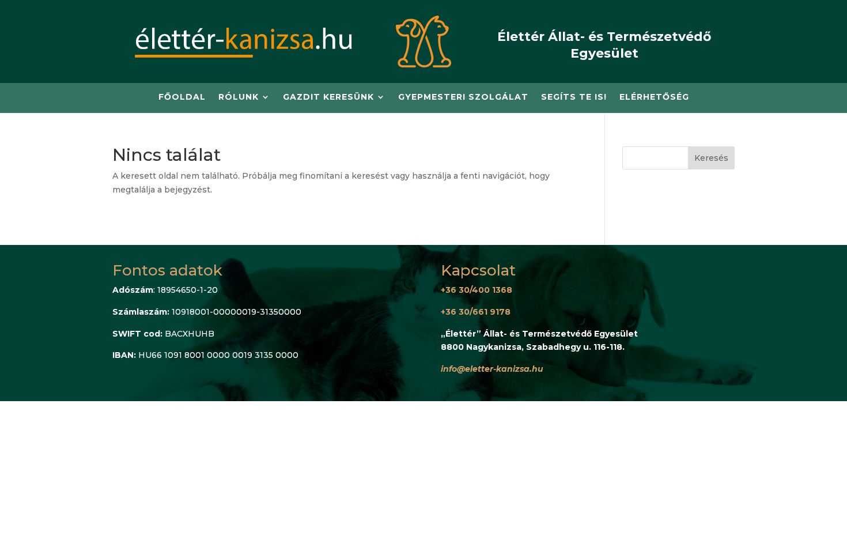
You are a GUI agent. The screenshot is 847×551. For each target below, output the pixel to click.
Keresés (711, 158)
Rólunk (238, 97)
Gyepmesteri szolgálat (463, 97)
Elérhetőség (654, 97)
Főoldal (182, 97)
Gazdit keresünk (328, 97)
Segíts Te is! (574, 97)
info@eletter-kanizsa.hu (492, 369)
